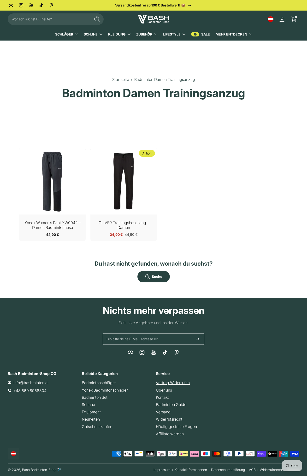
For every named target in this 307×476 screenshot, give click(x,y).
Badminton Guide (171, 404)
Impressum (162, 470)
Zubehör (144, 34)
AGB (252, 470)
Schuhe (91, 34)
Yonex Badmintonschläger (105, 390)
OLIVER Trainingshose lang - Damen (124, 225)
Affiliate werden (170, 433)
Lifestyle (172, 34)
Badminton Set (94, 397)
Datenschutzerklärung (228, 470)
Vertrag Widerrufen (173, 382)
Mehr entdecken (231, 34)
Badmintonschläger (99, 382)
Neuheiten (91, 419)
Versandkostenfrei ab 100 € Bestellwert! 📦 (150, 5)
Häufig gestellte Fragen (176, 426)
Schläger (64, 34)
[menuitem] (116, 382)
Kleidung (117, 34)
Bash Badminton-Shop (39, 470)
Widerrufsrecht (169, 419)
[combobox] (48, 19)
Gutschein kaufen (97, 426)
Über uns (164, 390)
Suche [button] (157, 276)
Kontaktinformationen (191, 470)
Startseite (120, 79)
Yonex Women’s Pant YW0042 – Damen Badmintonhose (52, 225)
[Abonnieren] (197, 339)
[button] (270, 19)
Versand (163, 412)
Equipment (91, 412)
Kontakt (162, 397)
